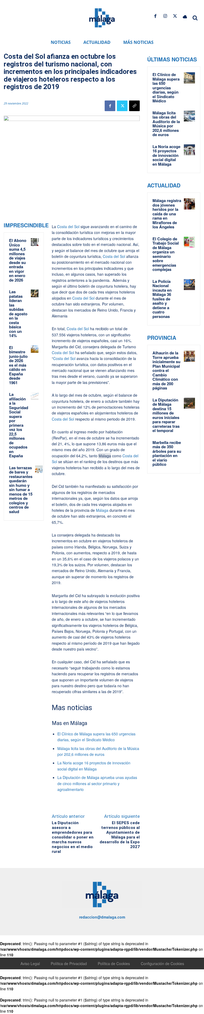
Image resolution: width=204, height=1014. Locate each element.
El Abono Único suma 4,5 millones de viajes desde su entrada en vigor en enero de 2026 (17, 260)
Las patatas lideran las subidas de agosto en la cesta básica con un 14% (18, 313)
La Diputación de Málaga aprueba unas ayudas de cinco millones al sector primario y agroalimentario (97, 783)
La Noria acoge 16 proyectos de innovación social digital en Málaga (166, 155)
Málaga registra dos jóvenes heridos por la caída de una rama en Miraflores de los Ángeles (166, 214)
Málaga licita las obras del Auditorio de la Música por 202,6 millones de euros (166, 124)
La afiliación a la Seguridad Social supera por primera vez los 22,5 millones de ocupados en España (18, 425)
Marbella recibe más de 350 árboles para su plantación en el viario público (166, 453)
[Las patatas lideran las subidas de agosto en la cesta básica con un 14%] (35, 293)
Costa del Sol (68, 226)
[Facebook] (155, 16)
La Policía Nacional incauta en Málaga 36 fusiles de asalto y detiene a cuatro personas (162, 298)
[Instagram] (165, 16)
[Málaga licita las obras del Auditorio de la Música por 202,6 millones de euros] (189, 116)
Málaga (105, 455)
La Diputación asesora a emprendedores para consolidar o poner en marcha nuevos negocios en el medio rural (73, 837)
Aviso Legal (30, 963)
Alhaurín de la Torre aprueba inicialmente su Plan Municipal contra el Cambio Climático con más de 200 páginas (166, 370)
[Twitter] (175, 16)
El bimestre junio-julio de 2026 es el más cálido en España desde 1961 (18, 365)
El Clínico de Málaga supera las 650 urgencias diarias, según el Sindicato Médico (166, 88)
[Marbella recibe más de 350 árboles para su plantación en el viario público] (189, 445)
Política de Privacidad (69, 963)
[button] (195, 17)
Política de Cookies (114, 963)
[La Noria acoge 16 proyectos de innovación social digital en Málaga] (189, 150)
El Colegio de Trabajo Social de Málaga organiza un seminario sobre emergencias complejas (165, 254)
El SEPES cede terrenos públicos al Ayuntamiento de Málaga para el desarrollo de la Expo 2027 (120, 834)
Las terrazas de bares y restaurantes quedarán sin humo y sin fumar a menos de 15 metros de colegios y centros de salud (20, 489)
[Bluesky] (185, 16)
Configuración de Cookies (162, 963)
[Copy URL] (134, 105)
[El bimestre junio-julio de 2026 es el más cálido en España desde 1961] (35, 349)
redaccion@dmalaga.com (102, 917)
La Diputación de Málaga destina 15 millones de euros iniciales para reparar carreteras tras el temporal (166, 415)
